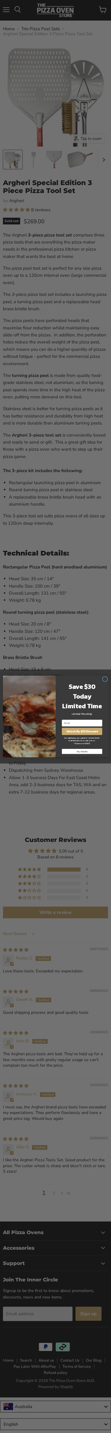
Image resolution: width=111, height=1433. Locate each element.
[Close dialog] (104, 679)
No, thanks (81, 751)
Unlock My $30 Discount (82, 731)
